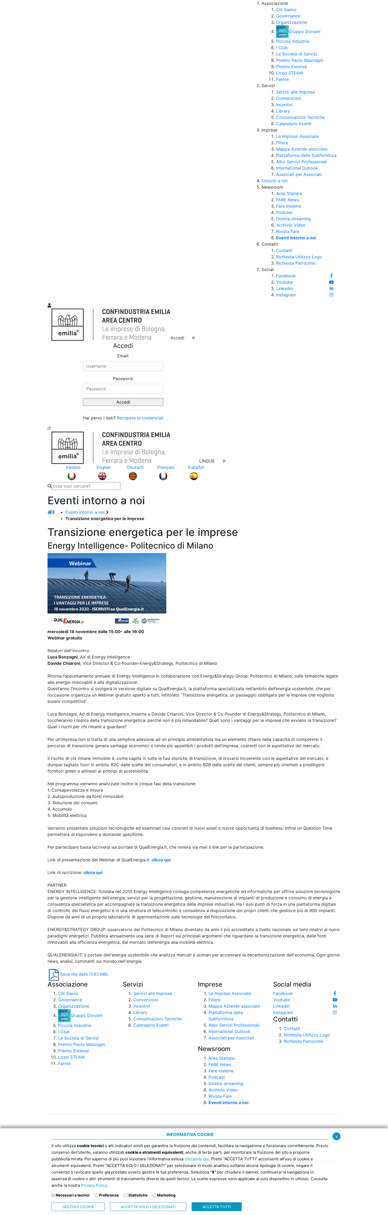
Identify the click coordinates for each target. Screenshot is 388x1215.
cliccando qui (196, 1158)
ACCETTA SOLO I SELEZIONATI (148, 1206)
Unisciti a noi (274, 180)
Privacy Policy (94, 1185)
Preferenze (109, 1195)
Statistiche (138, 1195)
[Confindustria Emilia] (54, 150)
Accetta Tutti (216, 1206)
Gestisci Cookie (78, 1206)
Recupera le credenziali (140, 417)
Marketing (166, 1195)
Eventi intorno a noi (85, 512)
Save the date (84, 974)
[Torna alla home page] (50, 512)
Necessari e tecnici (72, 1195)
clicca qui (161, 859)
